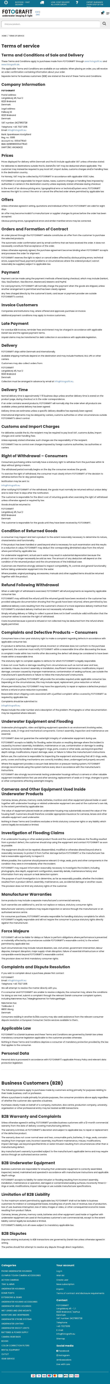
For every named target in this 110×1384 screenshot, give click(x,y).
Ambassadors (63, 1359)
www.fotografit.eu (93, 61)
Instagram (64, 1355)
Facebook (64, 1350)
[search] (50, 24)
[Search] (104, 22)
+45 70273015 (63, 1326)
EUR (37, 12)
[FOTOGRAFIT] (17, 13)
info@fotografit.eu (17, 130)
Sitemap (60, 1338)
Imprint (60, 1289)
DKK (38, 14)
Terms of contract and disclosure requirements (80, 1293)
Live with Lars (63, 1364)
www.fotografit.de (10, 64)
